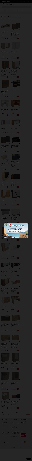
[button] (4, 224)
